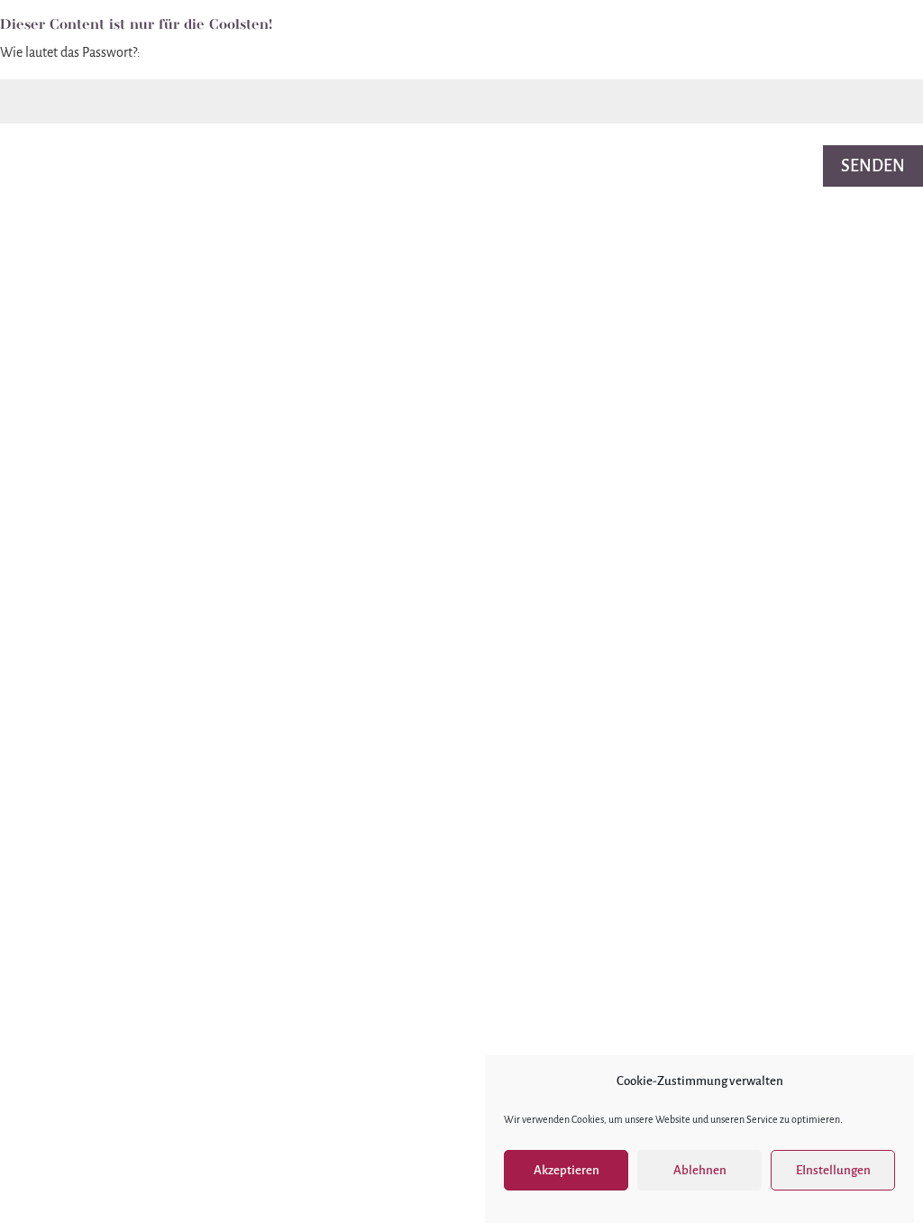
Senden (873, 166)
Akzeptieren (566, 1170)
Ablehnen (700, 1170)
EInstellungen (833, 1170)
